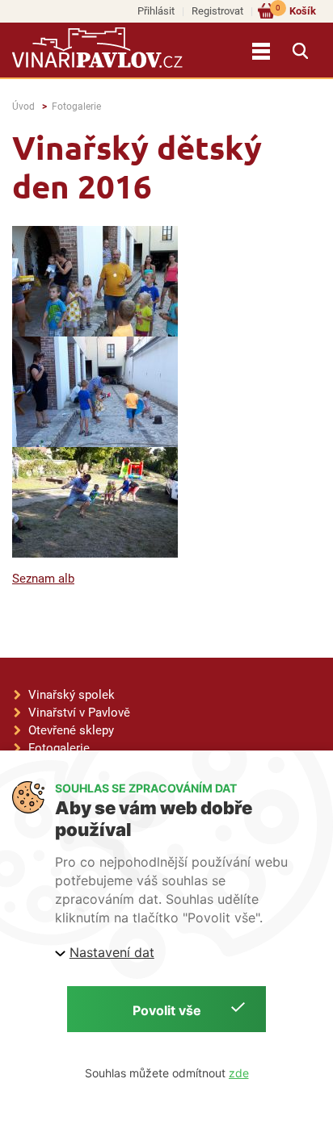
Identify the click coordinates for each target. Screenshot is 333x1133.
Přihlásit (156, 11)
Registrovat (217, 11)
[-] (95, 281)
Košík (296, 10)
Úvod (23, 106)
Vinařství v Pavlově (79, 712)
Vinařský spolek (71, 695)
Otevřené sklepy (71, 730)
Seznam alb (43, 578)
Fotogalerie (76, 106)
